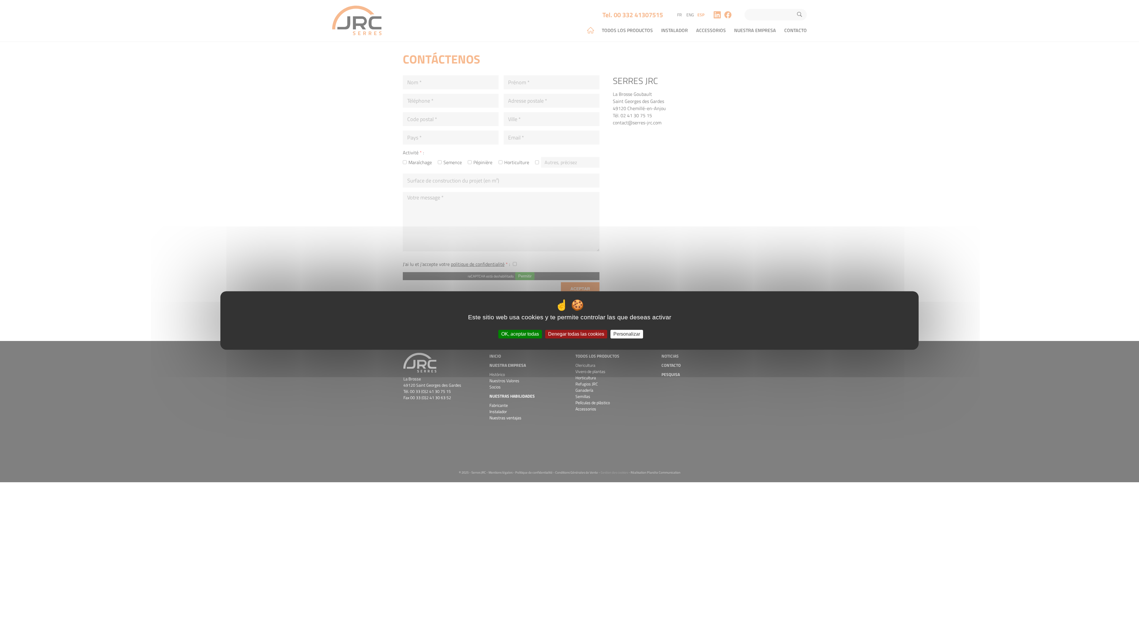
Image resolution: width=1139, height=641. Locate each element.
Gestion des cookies (614, 472)
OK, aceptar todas (520, 334)
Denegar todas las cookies (576, 334)
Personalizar (626, 334)
